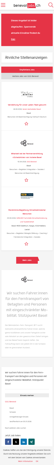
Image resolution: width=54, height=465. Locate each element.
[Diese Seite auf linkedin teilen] (24, 442)
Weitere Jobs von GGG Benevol (25, 76)
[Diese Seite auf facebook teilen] (8, 442)
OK (37, 461)
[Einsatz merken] (27, 123)
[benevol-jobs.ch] (27, 5)
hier (13, 39)
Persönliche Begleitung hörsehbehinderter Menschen (27, 212)
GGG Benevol (32, 162)
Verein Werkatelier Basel (31, 109)
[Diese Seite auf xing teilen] (31, 442)
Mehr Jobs (27, 260)
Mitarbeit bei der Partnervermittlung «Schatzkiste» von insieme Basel (27, 155)
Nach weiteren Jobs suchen (15, 428)
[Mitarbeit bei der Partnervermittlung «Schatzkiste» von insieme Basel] (27, 143)
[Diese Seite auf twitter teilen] (16, 442)
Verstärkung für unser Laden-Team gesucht (27, 105)
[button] (47, 30)
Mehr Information (25, 461)
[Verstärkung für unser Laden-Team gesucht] (27, 94)
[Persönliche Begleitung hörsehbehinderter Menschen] (27, 199)
